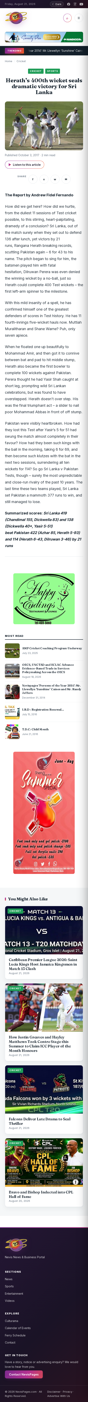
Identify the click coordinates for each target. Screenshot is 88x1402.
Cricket (21, 61)
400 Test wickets (59, 285)
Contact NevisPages (24, 1374)
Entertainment (14, 1293)
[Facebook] (68, 4)
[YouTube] (81, 4)
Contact (10, 1342)
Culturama (11, 1321)
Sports (9, 1286)
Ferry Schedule (15, 1335)
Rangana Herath (28, 245)
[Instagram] (75, 4)
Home (8, 61)
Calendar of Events (18, 1328)
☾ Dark (56, 4)
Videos (10, 1300)
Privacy (67, 1391)
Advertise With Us (58, 1396)
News (8, 1279)
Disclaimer (54, 1391)
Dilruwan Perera (36, 272)
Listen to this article (24, 165)
